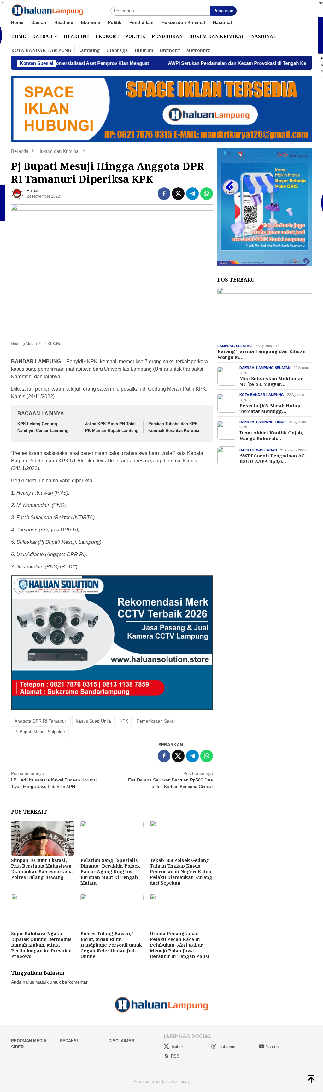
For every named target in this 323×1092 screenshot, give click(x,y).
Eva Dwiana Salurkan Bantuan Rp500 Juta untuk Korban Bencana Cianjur (170, 780)
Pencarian (223, 10)
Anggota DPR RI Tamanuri (41, 720)
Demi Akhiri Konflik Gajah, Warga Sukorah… (271, 435)
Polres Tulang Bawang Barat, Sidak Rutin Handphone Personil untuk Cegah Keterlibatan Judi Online (111, 945)
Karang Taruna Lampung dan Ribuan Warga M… (261, 354)
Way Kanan (266, 450)
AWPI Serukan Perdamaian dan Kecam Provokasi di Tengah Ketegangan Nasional (230, 63)
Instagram (227, 1046)
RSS (175, 1056)
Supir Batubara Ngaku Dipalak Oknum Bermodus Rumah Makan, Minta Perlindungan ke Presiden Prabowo (41, 945)
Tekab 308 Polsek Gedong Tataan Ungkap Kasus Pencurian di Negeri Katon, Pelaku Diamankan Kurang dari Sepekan (181, 871)
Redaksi (69, 1040)
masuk (42, 982)
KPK (124, 720)
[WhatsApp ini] (206, 193)
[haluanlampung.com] (47, 10)
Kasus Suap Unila (93, 720)
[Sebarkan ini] (164, 193)
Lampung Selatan (234, 346)
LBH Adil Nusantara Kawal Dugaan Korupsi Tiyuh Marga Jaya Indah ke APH (54, 780)
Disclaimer (121, 1040)
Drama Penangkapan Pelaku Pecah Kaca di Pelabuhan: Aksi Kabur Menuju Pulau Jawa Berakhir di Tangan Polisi (179, 945)
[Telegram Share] (192, 193)
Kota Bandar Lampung (261, 395)
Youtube (273, 1046)
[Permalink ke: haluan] (17, 193)
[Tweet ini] (178, 193)
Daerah (246, 367)
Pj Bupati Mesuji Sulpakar (40, 731)
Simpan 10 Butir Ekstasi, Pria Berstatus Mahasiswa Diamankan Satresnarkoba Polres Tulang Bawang (42, 868)
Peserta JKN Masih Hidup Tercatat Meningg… (269, 408)
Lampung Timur (271, 422)
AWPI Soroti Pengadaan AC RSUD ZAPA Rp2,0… (272, 458)
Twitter (177, 1046)
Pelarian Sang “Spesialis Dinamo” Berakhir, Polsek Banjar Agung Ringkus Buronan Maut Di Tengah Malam (110, 871)
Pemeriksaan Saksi (156, 720)
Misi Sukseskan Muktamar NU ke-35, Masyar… (271, 381)
